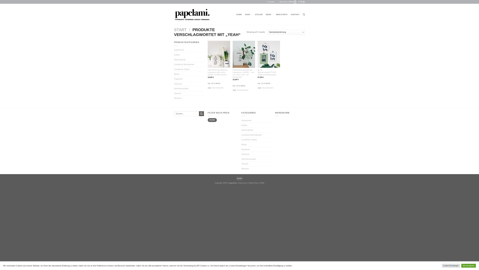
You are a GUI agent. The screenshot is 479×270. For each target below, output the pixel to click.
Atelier (259, 15)
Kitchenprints (180, 60)
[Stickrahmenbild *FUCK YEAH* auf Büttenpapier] (269, 54)
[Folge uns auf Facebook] (299, 2)
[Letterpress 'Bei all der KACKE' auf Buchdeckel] (219, 54)
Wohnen (177, 98)
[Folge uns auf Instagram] (301, 2)
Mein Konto (282, 15)
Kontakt (295, 15)
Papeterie (178, 79)
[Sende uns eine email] (303, 2)
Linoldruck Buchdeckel (184, 64)
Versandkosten (218, 88)
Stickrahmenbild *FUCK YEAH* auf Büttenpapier (267, 73)
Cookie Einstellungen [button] (451, 266)
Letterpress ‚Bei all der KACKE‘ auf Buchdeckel (217, 73)
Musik (176, 74)
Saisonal (178, 84)
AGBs (262, 183)
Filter (212, 120)
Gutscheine (179, 50)
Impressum (242, 183)
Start (180, 30)
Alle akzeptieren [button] (468, 266)
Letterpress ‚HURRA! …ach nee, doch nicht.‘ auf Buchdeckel (243, 74)
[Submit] (201, 113)
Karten (177, 55)
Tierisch (177, 93)
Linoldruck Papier (182, 69)
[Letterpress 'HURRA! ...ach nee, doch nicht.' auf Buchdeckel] (244, 54)
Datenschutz (253, 183)
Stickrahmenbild (181, 89)
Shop (247, 15)
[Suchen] (304, 14)
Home (239, 15)
